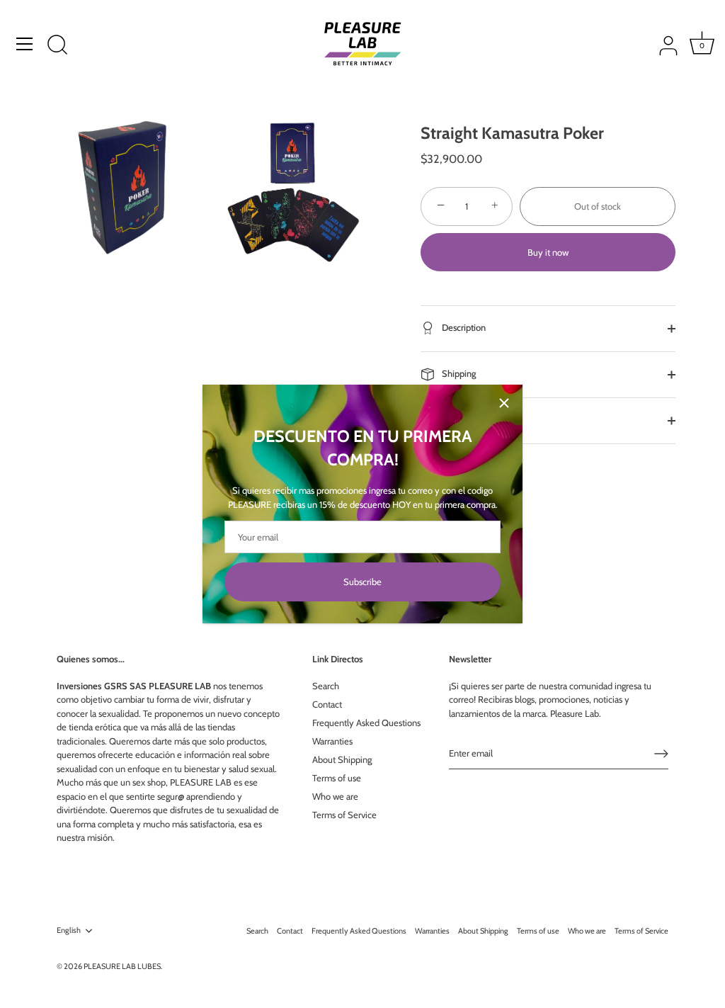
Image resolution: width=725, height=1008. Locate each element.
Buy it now (548, 252)
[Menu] (24, 44)
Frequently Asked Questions (366, 722)
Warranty (458, 419)
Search (325, 685)
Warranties (332, 741)
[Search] (57, 46)
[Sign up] (661, 754)
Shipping (458, 373)
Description (463, 327)
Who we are (335, 796)
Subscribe (362, 581)
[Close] (504, 403)
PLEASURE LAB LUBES (122, 966)
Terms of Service (344, 814)
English (69, 930)
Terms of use (336, 777)
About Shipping (342, 759)
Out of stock (597, 206)
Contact (327, 704)
